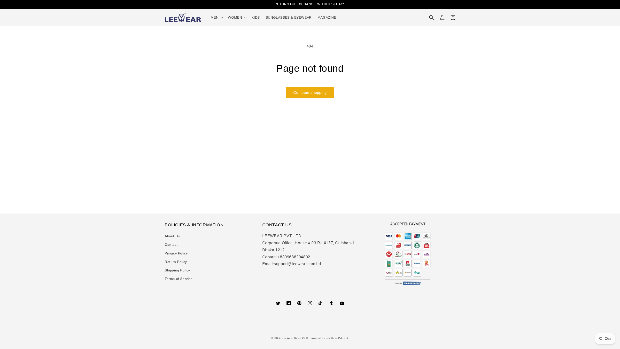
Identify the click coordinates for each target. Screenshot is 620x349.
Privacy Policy (176, 253)
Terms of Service (179, 279)
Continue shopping (310, 92)
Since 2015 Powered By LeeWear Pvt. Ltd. (321, 338)
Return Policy (176, 262)
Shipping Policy (177, 270)
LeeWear (287, 338)
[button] (216, 17)
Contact (171, 244)
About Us (172, 236)
